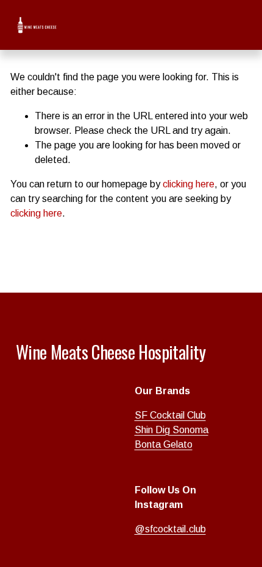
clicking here (188, 184)
